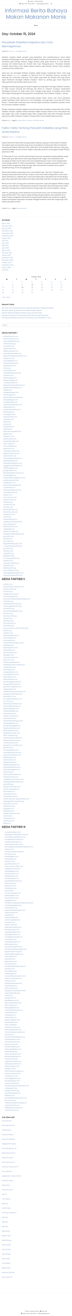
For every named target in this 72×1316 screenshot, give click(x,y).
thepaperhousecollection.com (15, 991)
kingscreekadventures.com (12, 405)
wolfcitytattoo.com (11, 944)
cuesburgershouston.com (14, 844)
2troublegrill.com (11, 971)
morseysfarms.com (10, 794)
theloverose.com (10, 883)
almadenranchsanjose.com (12, 522)
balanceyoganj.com (10, 378)
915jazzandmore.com (10, 743)
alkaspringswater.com (11, 709)
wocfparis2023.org (9, 589)
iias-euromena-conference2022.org (15, 628)
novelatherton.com (11, 1076)
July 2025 (5, 241)
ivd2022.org (7, 630)
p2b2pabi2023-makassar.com (13, 587)
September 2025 (7, 236)
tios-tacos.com (10, 922)
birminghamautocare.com (12, 752)
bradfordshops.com (10, 519)
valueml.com (7, 429)
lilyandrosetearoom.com (13, 952)
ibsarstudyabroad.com (11, 635)
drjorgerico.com (8, 436)
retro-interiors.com (10, 497)
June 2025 (5, 243)
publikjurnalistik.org (12, 1091)
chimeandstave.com (11, 878)
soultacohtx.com (9, 818)
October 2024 (6, 262)
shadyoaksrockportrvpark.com (14, 665)
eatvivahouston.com (12, 873)
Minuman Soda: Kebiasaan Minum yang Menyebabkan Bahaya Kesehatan (28, 308)
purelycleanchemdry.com (12, 409)
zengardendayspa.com (12, 932)
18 (42, 287)
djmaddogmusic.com (12, 1000)
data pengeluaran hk (43, 4)
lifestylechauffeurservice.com (13, 473)
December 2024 (7, 258)
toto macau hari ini (8, 1162)
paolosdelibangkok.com (11, 769)
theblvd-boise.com (9, 500)
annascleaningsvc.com (12, 942)
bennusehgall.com (9, 638)
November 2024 (7, 260)
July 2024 (5, 270)
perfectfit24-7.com (9, 696)
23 (22, 290)
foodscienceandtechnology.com (16, 1103)
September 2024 (7, 265)
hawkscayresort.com (10, 648)
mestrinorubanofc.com (13, 1073)
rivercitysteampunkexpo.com (15, 1032)
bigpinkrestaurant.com (11, 453)
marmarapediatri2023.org (12, 606)
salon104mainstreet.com (12, 706)
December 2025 (7, 231)
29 (13, 292)
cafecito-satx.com (11, 925)
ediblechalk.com (8, 811)
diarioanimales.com (10, 652)
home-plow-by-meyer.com (14, 866)
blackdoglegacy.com (12, 871)
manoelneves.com (9, 370)
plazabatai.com (8, 645)
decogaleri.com (8, 655)
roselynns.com (8, 375)
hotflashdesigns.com (10, 468)
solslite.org (8, 995)
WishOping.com (8, 412)
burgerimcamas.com (12, 1110)
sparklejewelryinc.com (12, 934)
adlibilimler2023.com (10, 526)
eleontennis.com (9, 514)
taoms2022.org (8, 626)
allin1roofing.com (11, 1005)
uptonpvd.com (10, 969)
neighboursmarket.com (13, 1061)
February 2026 (7, 226)
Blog (9, 120)
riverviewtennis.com (10, 796)
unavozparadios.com (10, 657)
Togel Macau (6, 1130)
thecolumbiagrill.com (10, 596)
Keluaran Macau (7, 1134)
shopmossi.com (10, 981)
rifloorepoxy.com (10, 964)
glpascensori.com (11, 961)
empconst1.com (8, 448)
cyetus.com (7, 517)
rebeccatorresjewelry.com (12, 431)
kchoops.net (9, 1034)
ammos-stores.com (11, 1044)
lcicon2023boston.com (11, 570)
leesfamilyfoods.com (10, 509)
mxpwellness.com (11, 986)
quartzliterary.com (9, 718)
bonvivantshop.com (10, 417)
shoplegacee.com (9, 414)
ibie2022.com (7, 539)
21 (3, 290)
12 (51, 285)
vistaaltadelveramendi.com (14, 839)
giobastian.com (10, 959)
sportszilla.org (8, 784)
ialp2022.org (7, 618)
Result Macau (6, 1240)
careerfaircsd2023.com (11, 563)
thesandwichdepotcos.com (12, 463)
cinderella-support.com (11, 451)
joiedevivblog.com (11, 1051)
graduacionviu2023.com (13, 927)
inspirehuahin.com (9, 456)
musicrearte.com (9, 791)
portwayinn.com (10, 998)
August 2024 (6, 267)
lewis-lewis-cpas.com (10, 512)
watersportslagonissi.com (12, 490)
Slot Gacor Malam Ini (9, 1213)
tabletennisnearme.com (11, 813)
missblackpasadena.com (13, 905)
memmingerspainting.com (12, 458)
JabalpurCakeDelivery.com (12, 387)
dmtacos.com (9, 849)
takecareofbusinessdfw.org (12, 397)
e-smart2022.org (9, 505)
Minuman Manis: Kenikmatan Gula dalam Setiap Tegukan (22, 310)
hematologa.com (10, 859)
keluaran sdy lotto (8, 1272)
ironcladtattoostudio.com (13, 937)
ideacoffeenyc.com (9, 677)
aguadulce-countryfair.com (12, 745)
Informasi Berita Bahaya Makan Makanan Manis (36, 14)
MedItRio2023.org (9, 568)
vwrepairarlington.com (13, 832)
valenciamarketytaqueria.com (15, 910)
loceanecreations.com (12, 1047)
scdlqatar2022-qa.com (10, 594)
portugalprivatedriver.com (12, 699)
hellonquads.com (9, 650)
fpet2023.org (7, 502)
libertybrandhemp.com (13, 1056)
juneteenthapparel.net (13, 1093)
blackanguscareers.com (13, 1064)
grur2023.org (8, 548)
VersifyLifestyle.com (10, 402)
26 (51, 290)
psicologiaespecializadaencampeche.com (19, 847)
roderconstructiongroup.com (13, 643)
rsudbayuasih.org (11, 1088)
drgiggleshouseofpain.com (12, 466)
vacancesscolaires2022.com (12, 575)
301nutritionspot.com (12, 1042)
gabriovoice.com (10, 886)
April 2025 (5, 248)
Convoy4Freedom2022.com (12, 546)
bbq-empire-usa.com (10, 804)
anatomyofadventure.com (14, 1010)
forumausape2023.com (11, 558)
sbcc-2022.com (8, 541)
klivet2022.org (8, 621)
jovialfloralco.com (9, 483)
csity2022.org (8, 633)
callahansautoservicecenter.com (14, 691)
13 (61, 285)
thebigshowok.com (11, 876)
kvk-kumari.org (10, 1100)
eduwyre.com (7, 495)
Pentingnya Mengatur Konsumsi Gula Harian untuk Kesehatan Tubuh (26, 318)
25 (42, 290)
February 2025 (7, 253)
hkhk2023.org (8, 551)
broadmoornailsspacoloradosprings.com (19, 903)
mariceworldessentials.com (12, 738)
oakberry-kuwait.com (10, 716)
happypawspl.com (9, 689)
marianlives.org (8, 346)
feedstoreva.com (9, 806)
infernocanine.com (11, 988)
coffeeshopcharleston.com (12, 704)
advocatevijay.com (9, 524)
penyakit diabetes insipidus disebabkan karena (30, 120)
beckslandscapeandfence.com (15, 837)
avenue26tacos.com (11, 898)
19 (51, 287)
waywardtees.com (9, 348)
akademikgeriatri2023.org (12, 604)
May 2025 (5, 245)
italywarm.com (10, 1095)
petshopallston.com (12, 895)
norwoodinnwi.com (11, 1059)
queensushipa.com (9, 439)
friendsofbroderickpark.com (13, 721)
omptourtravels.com (12, 1083)
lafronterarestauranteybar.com (16, 949)
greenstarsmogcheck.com (12, 687)
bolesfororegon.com (12, 1066)
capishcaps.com (8, 821)
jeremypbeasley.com (10, 461)
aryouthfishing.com (11, 917)
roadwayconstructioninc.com (13, 779)
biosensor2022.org (10, 616)
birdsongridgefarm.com (13, 1049)
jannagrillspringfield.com (12, 726)
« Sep (4, 297)
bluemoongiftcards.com (13, 1030)
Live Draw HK (6, 1121)
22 (13, 290)
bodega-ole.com (10, 1069)
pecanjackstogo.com (12, 930)
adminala (23, 51)
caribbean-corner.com (12, 1027)
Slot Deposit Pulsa (8, 1125)
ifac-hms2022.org (9, 623)
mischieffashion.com (10, 492)
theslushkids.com (11, 956)
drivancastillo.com (11, 1012)
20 (61, 287)
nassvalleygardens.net (12, 1078)
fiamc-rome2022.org (10, 735)
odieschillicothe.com (10, 679)
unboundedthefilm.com (11, 341)
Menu (36, 25)
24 (32, 290)
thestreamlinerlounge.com (14, 1071)
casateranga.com (11, 973)
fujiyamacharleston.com (11, 728)
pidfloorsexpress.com (10, 351)
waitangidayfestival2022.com (13, 573)
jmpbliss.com (7, 434)
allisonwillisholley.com (12, 993)
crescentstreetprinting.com (14, 852)
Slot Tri (4, 1194)
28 (3, 292)
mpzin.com (7, 422)
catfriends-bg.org (9, 344)
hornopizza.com (10, 854)
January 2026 (6, 228)
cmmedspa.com (10, 1015)
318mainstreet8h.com (10, 711)
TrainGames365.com (10, 383)
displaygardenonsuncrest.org (13, 801)
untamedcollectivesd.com (13, 983)
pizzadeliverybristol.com (11, 684)
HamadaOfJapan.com (10, 400)
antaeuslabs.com (9, 407)
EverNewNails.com (9, 475)
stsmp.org (6, 368)
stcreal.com (7, 424)
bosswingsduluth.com (11, 750)
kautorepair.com (9, 670)
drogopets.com (8, 808)
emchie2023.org (8, 609)
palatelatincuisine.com (12, 869)
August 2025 (6, 238)
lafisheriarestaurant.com (12, 740)
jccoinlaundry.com (9, 667)
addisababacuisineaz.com (13, 1108)
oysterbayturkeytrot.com (13, 947)
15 (13, 287)
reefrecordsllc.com (11, 913)
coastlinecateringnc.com (13, 842)
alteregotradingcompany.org (13, 534)
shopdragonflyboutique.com (13, 782)
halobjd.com (7, 390)
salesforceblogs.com (10, 380)
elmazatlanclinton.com (11, 674)
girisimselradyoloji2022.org (12, 611)
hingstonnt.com (8, 358)
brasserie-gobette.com (11, 789)
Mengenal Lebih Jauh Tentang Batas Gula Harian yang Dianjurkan (25, 315)
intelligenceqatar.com (10, 392)
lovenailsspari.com (9, 713)
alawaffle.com (9, 915)
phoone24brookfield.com (12, 774)
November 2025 (7, 233)
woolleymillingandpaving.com (15, 966)
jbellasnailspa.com (9, 757)
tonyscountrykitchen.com (12, 755)
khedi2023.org (8, 601)
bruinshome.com (10, 939)
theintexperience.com (10, 339)
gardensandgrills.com (12, 1020)
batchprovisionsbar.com (11, 787)
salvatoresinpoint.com (11, 480)
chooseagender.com (10, 361)
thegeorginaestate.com (11, 765)
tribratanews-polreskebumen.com (17, 1086)
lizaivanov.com (10, 861)
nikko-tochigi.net (11, 1025)
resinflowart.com (10, 888)
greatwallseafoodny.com (13, 881)
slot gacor (17, 75)
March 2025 (6, 250)
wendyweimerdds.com (11, 441)
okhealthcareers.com (10, 336)
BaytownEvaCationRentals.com (14, 385)
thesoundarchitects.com (13, 1003)
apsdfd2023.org (8, 556)
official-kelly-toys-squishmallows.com (16, 799)
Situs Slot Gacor (7, 1190)
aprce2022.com (8, 536)
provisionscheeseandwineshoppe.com (16, 599)
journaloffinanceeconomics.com (16, 1098)
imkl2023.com (8, 561)
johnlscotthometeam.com (12, 485)
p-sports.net (9, 891)
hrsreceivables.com (10, 446)
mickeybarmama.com (10, 777)
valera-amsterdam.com (13, 1054)
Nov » (9, 297)
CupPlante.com (8, 419)
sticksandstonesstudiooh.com (15, 976)
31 (32, 292)
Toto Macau (6, 1199)
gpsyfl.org (6, 823)
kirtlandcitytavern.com (12, 1039)
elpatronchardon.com (10, 730)
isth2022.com (7, 584)
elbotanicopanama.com (11, 662)
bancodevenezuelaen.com (12, 353)
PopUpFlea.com (8, 427)
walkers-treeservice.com (13, 978)
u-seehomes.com (9, 487)
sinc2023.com (8, 591)
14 (3, 287)
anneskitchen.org (11, 908)
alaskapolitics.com (9, 366)
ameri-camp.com (9, 444)
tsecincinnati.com (9, 640)
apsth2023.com (8, 565)
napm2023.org (8, 553)
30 (22, 292)
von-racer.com (8, 701)
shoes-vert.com (8, 660)
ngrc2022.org (8, 507)
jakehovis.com (8, 748)
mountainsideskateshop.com (15, 1037)
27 (61, 290)
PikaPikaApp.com (9, 395)
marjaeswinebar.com (10, 672)
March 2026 (6, 223)
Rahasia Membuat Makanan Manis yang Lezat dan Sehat (22, 313)
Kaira (37, 1311)
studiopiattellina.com (10, 723)
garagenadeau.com (10, 470)
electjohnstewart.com (12, 1081)
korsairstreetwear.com (13, 893)
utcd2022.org (7, 613)
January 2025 (6, 255)
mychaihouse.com (9, 760)
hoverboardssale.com (10, 363)
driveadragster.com (11, 856)
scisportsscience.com (12, 1105)
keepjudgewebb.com (12, 1008)
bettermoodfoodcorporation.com (15, 356)
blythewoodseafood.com (11, 767)
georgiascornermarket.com (12, 694)
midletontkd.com (10, 1017)
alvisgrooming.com (10, 762)
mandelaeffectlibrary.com (12, 373)
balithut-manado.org (10, 531)
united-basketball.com (12, 920)
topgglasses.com (10, 900)
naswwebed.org (8, 529)
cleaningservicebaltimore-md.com (16, 834)
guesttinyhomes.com (12, 864)
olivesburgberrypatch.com (14, 954)
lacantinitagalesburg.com (12, 682)
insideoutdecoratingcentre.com (14, 478)
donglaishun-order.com (11, 733)
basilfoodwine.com (11, 1022)
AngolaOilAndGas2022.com (12, 544)
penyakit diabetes (21, 208)
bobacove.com (8, 772)
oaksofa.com (7, 816)
